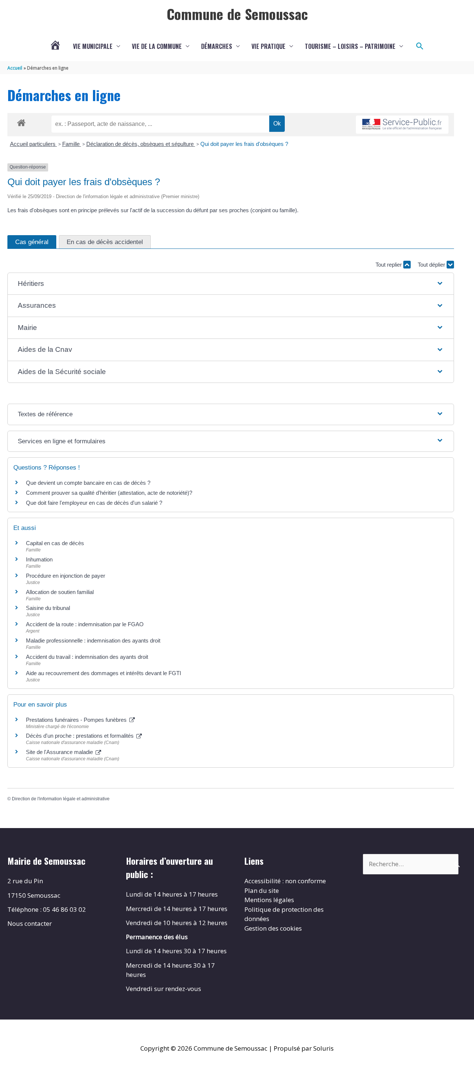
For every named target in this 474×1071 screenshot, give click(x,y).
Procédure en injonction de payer (65, 576)
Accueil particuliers (33, 144)
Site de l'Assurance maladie (60, 752)
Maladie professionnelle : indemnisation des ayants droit (93, 640)
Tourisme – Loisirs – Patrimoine (350, 46)
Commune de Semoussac (237, 13)
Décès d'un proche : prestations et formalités (80, 736)
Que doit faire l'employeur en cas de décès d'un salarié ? (94, 503)
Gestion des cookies (273, 928)
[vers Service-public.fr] (402, 125)
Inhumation (39, 559)
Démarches (216, 46)
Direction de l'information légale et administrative (61, 798)
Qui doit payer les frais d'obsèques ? (244, 144)
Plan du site (261, 890)
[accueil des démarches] (21, 121)
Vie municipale (93, 46)
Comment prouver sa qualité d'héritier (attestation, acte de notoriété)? (109, 493)
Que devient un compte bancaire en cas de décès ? (88, 483)
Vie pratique (268, 46)
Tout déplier (432, 264)
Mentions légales (269, 899)
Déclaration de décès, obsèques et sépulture (140, 144)
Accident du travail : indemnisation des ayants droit (87, 657)
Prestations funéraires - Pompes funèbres (77, 720)
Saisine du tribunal (48, 608)
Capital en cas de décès (55, 543)
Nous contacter (29, 923)
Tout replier (389, 264)
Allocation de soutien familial (60, 592)
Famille (71, 144)
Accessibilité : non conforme (285, 881)
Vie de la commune (157, 46)
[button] (420, 46)
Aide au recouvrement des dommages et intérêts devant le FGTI (103, 673)
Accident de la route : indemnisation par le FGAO (85, 624)
